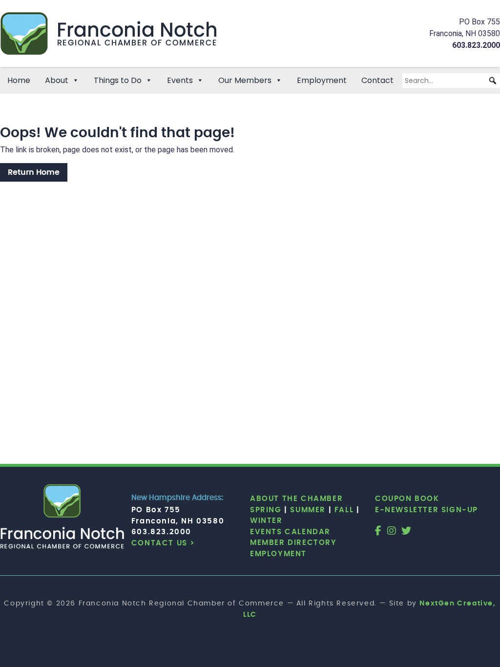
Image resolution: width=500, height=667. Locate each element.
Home (18, 80)
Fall (344, 510)
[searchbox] (451, 80)
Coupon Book (407, 498)
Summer (308, 510)
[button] (492, 80)
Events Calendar (290, 532)
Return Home (34, 172)
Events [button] (180, 80)
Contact (377, 80)
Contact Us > (163, 543)
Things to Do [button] (118, 80)
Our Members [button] (244, 80)
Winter (266, 520)
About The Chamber (296, 498)
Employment (322, 80)
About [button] (56, 80)
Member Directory (293, 542)
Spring (266, 510)
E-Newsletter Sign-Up (426, 510)
